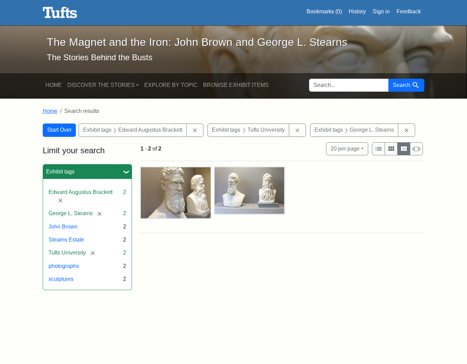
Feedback (409, 11)
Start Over (59, 130)
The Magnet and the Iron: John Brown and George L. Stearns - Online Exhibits (60, 12)
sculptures (61, 279)
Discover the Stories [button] (101, 85)
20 (345, 148)
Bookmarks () (324, 11)
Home (53, 85)
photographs (64, 266)
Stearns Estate (66, 240)
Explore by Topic (171, 85)
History (357, 11)
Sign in (381, 11)
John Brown (63, 227)
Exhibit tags (60, 171)
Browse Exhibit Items (236, 85)
